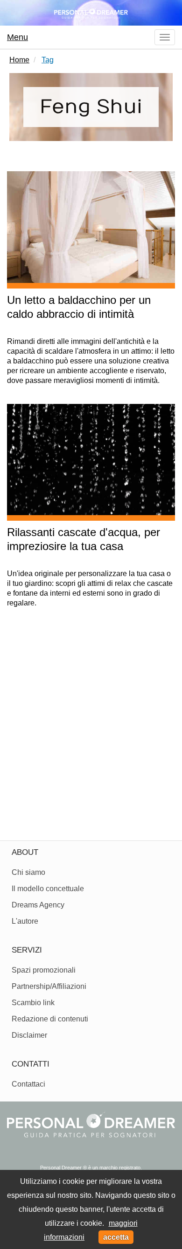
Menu (17, 37)
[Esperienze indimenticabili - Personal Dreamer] (91, 13)
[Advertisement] (91, 728)
